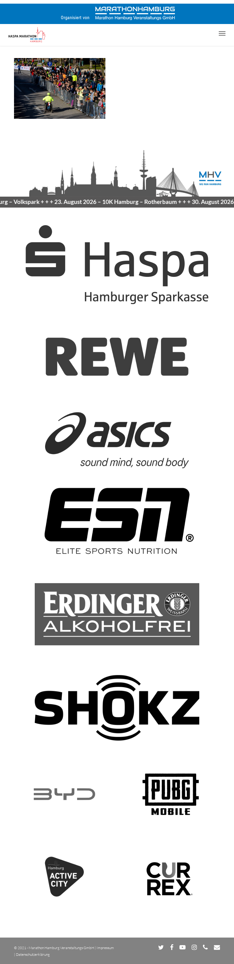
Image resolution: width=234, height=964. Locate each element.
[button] (222, 33)
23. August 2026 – (104, 201)
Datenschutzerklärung (33, 954)
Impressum (105, 947)
